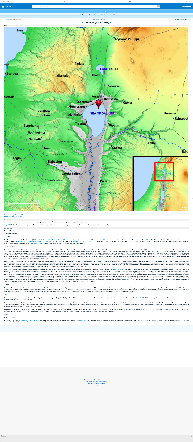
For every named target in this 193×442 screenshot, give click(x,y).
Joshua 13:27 (40, 241)
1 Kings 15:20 (7, 225)
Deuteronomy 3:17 (32, 241)
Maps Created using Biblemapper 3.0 (13, 215)
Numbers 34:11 (22, 241)
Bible (7, 19)
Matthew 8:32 (128, 279)
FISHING (144, 298)
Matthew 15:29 (45, 240)
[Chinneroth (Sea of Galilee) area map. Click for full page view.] (96, 211)
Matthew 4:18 (36, 240)
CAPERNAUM (115, 269)
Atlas (9, 19)
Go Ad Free (3, 435)
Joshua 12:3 (76, 241)
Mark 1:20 (99, 298)
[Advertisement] (96, 359)
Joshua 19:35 (48, 241)
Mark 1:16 (51, 240)
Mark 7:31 (57, 240)
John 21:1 (105, 240)
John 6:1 (62, 240)
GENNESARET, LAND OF (110, 263)
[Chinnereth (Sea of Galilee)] (2, 201)
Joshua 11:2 (7, 222)
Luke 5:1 (135, 240)
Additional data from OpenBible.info (13, 216)
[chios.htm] (191, 201)
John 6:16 (146, 240)
